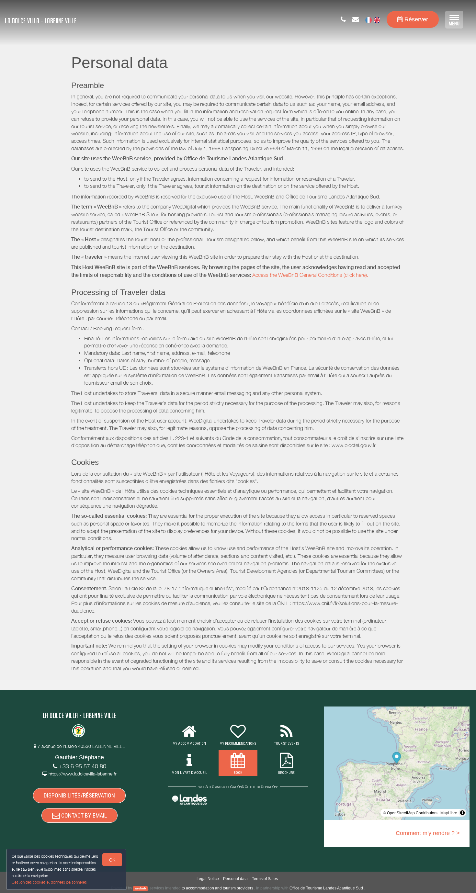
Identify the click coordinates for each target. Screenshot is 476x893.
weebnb (140, 888)
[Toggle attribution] (462, 813)
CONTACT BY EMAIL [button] (83, 815)
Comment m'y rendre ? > (428, 833)
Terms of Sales (265, 878)
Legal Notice (208, 878)
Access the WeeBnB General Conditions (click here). (310, 275)
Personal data (235, 878)
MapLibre (448, 812)
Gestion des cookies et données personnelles (49, 882)
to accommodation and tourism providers (217, 888)
